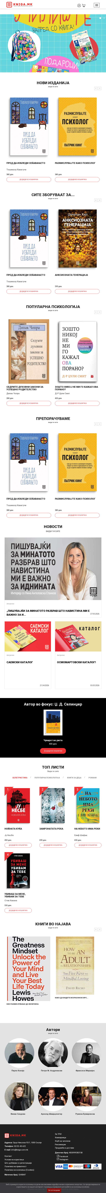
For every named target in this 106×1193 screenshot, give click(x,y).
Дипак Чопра (13, 393)
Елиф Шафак (80, 835)
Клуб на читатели (62, 1141)
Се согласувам (54, 1190)
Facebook (64, 1156)
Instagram (64, 1159)
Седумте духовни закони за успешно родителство (24, 388)
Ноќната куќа (13, 828)
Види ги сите (53, 771)
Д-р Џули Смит (62, 393)
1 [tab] (100, 18)
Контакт (8, 1156)
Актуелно (10, 604)
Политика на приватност (15, 1166)
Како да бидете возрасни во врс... (71, 998)
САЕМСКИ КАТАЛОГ (20, 662)
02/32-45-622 (20, 1146)
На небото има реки (87, 828)
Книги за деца (74, 778)
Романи (93, 778)
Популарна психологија (47, 778)
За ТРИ (58, 1134)
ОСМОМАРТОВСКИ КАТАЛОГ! (76, 662)
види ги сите (53, 87)
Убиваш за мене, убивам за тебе (15, 895)
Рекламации (60, 1144)
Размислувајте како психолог (75, 163)
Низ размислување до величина (22, 1004)
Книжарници (60, 1137)
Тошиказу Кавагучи (16, 169)
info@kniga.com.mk (19, 1150)
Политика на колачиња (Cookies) (19, 1170)
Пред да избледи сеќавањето (25, 163)
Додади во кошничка (29, 179)
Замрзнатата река (51, 828)
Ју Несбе (9, 835)
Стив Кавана (11, 900)
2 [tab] (104, 18)
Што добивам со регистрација (18, 1163)
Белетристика (20, 778)
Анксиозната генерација (71, 275)
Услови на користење (14, 1159)
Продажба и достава (64, 1148)
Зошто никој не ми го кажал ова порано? (76, 388)
